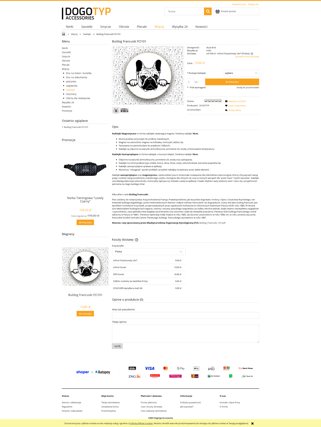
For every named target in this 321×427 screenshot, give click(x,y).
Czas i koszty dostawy (151, 406)
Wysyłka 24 (68, 102)
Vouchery (71, 94)
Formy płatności (149, 402)
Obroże (66, 60)
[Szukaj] (208, 11)
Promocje (67, 110)
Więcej (65, 69)
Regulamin (67, 406)
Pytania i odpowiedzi (72, 410)
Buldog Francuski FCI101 (76, 127)
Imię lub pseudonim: (123, 309)
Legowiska (71, 85)
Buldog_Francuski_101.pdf (212, 222)
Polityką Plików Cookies (141, 423)
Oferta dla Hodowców (78, 98)
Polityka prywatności (190, 402)
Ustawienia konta (110, 406)
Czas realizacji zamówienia (154, 410)
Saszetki (66, 52)
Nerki (65, 48)
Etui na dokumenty (76, 77)
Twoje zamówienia (110, 402)
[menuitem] (69, 27)
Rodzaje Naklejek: (196, 73)
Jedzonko (71, 81)
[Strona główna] (86, 13)
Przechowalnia (108, 410)
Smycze (66, 56)
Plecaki (66, 64)
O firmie (224, 406)
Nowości (66, 106)
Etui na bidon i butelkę (78, 73)
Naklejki (70, 89)
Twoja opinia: (119, 321)
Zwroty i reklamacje (71, 402)
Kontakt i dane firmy (230, 402)
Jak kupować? (187, 406)
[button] (235, 101)
